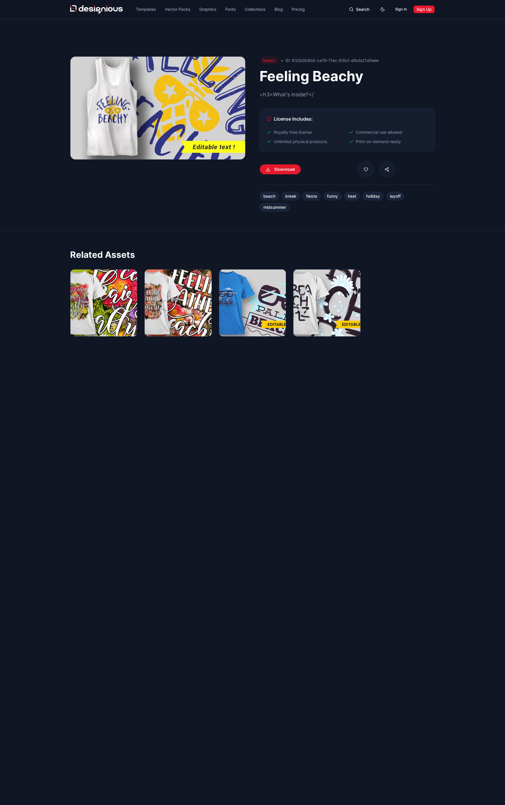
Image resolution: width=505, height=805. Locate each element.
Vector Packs (178, 9)
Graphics (208, 9)
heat (352, 196)
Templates (146, 9)
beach (269, 196)
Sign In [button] (401, 9)
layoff (395, 196)
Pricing (298, 9)
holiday (373, 196)
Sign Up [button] (424, 9)
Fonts (230, 9)
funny (332, 196)
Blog (278, 9)
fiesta (311, 196)
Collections (255, 9)
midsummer (274, 207)
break (290, 196)
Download (284, 169)
